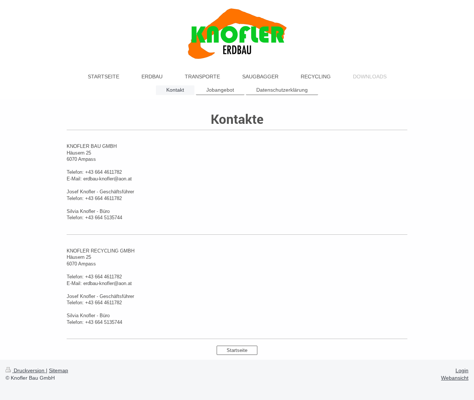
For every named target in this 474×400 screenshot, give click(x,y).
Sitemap (58, 370)
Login (461, 370)
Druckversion (29, 370)
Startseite (237, 350)
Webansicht (454, 378)
